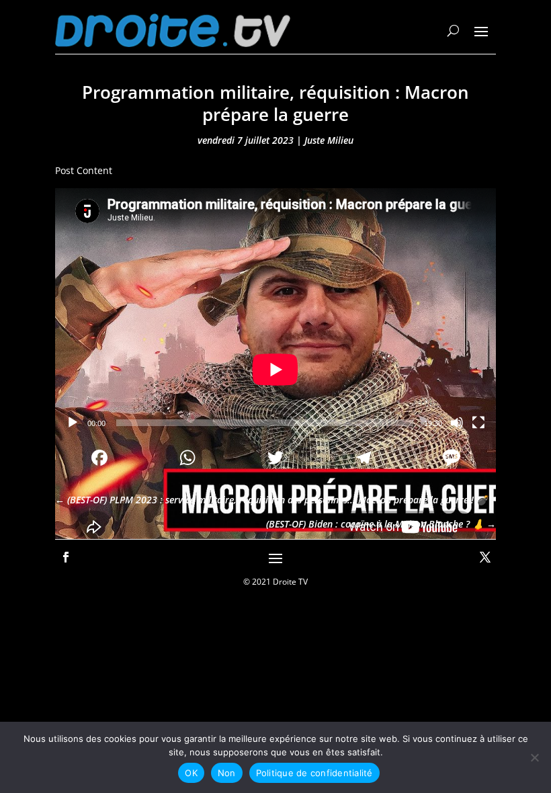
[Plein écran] (478, 422)
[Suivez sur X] (485, 557)
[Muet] (457, 422)
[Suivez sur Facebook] (66, 557)
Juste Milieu (328, 140)
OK (191, 772)
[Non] (534, 757)
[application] (275, 312)
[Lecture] (72, 422)
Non (227, 772)
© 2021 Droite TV (275, 581)
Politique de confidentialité (314, 772)
